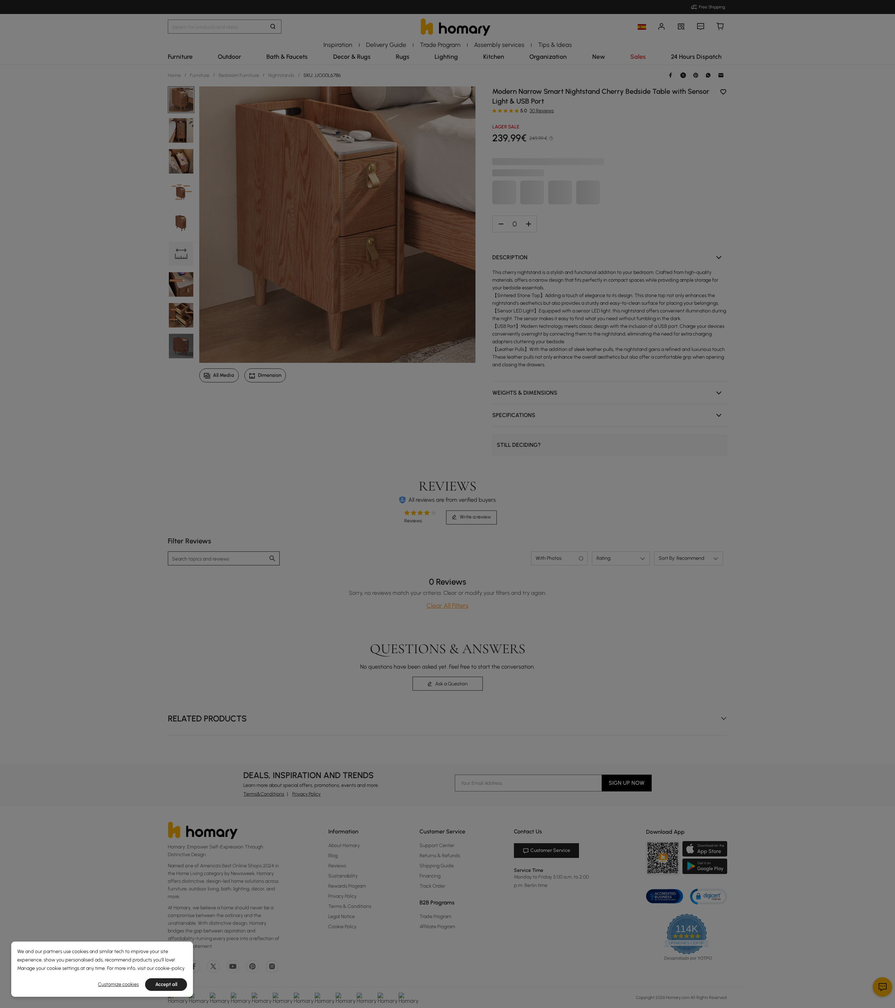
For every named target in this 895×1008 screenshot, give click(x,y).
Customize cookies (118, 984)
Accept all (166, 984)
